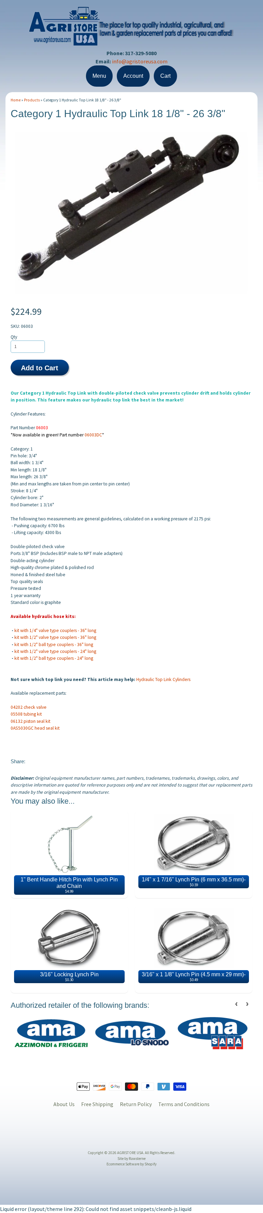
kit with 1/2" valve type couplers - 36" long (55, 637)
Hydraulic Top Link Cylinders (163, 679)
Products (32, 100)
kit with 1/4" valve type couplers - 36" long (55, 630)
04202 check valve (29, 707)
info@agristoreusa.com (139, 61)
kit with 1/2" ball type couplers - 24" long (53, 658)
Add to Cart (39, 368)
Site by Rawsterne (131, 1158)
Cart (165, 76)
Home (16, 100)
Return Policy (136, 1104)
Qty (14, 337)
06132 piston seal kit (30, 721)
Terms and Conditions (184, 1104)
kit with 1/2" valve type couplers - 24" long (55, 651)
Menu (99, 76)
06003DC (93, 435)
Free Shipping (97, 1104)
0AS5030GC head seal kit (35, 728)
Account (133, 76)
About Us (64, 1104)
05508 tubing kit (26, 714)
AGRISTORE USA (130, 1152)
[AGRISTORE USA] (131, 41)
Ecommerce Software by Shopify (131, 1164)
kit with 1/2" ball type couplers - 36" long (53, 644)
